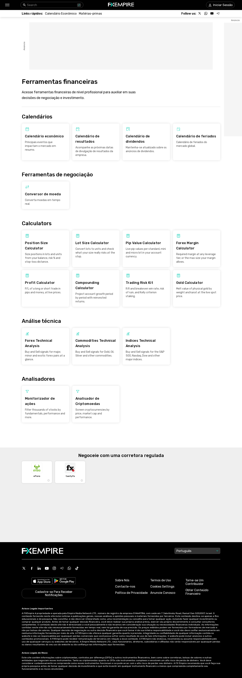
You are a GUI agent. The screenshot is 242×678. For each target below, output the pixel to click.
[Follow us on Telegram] (218, 13)
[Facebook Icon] (31, 568)
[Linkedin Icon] (39, 568)
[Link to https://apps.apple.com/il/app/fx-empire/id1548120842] (41, 581)
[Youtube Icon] (46, 568)
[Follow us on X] (200, 13)
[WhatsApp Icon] (69, 568)
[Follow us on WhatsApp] (206, 13)
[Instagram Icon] (54, 568)
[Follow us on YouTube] (212, 13)
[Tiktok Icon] (77, 568)
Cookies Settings (162, 586)
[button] (7, 5)
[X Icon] (24, 568)
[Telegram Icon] (62, 568)
